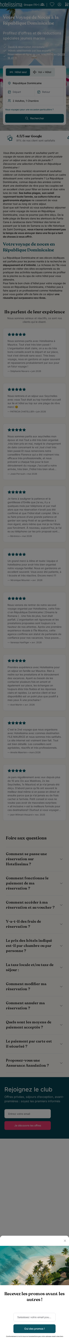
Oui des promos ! (34, 1328)
